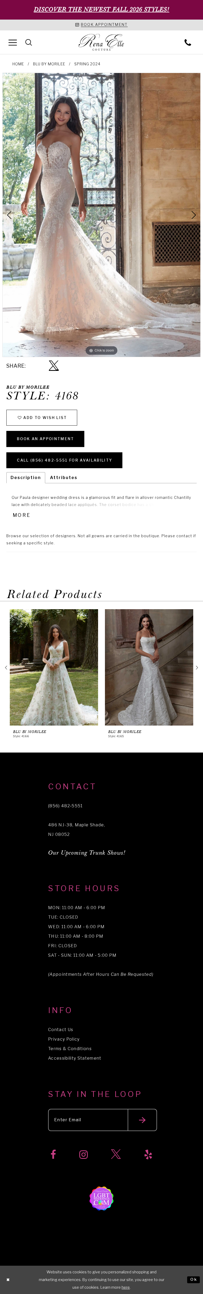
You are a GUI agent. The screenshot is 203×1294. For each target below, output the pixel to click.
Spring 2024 (87, 64)
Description (26, 477)
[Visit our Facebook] (53, 1154)
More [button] (22, 515)
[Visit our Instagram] (83, 1154)
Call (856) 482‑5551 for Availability (64, 460)
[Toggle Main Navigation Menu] (12, 42)
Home (18, 64)
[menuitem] (12, 42)
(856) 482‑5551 (65, 805)
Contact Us (60, 1029)
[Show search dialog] (28, 42)
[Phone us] (187, 42)
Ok (193, 1279)
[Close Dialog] (8, 1279)
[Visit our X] (116, 1154)
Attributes (63, 477)
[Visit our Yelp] (148, 1154)
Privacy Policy (64, 1039)
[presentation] (54, 667)
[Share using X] (54, 366)
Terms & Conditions (70, 1048)
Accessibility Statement (75, 1058)
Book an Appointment (45, 438)
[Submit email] (142, 1120)
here (126, 1287)
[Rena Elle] (101, 42)
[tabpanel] (101, 215)
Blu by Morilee (49, 64)
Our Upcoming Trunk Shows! (87, 852)
